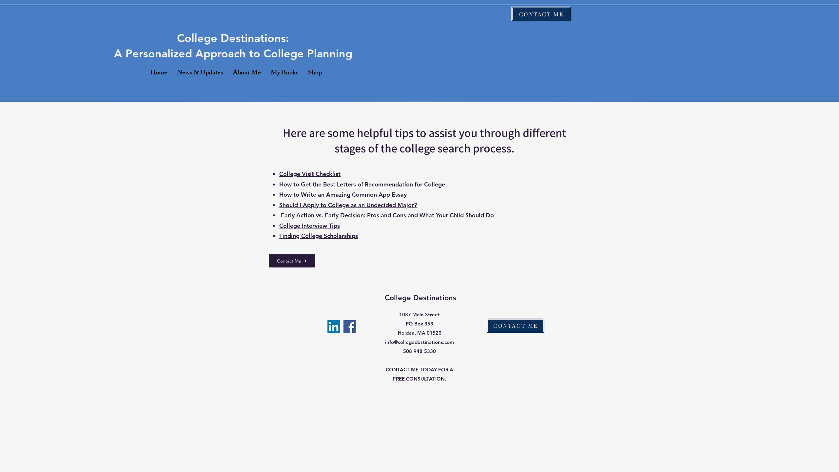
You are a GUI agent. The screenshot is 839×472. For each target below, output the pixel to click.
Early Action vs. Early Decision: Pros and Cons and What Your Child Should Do (386, 215)
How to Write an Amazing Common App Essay (343, 194)
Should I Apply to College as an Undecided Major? (348, 205)
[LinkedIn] (333, 326)
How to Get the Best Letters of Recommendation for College (362, 184)
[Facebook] (349, 326)
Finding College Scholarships (318, 236)
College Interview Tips (309, 225)
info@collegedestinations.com (419, 342)
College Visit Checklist (310, 174)
